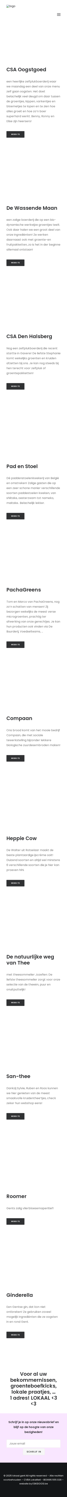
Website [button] (15, 134)
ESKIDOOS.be (40, 1483)
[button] (59, 14)
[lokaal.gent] (19, 14)
